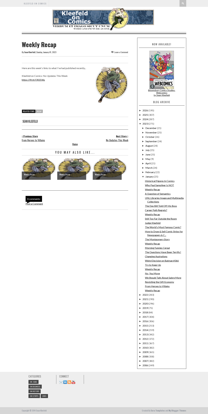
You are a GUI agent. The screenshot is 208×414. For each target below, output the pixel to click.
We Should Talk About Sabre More (163, 277)
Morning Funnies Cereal (157, 247)
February (150, 172)
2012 (145, 338)
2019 (145, 307)
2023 (145, 123)
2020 (145, 303)
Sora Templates (158, 410)
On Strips (34, 396)
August (149, 145)
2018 (145, 312)
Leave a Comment (121, 52)
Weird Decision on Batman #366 (162, 260)
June (148, 154)
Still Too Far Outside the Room (161, 218)
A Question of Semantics (158, 193)
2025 (145, 114)
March (149, 167)
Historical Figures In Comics (160, 180)
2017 (145, 316)
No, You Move (152, 273)
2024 (145, 119)
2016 (145, 321)
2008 (145, 356)
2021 (145, 299)
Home (75, 144)
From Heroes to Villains (157, 286)
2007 (145, 360)
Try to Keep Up (153, 264)
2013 (145, 334)
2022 (145, 294)
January (149, 176)
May (148, 158)
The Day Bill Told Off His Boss (161, 205)
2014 (145, 330)
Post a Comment (34, 203)
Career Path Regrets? (156, 210)
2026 (145, 110)
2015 (145, 325)
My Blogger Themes (177, 410)
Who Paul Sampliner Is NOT (159, 185)
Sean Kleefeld (29, 52)
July (147, 150)
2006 (145, 365)
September (151, 141)
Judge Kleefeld (152, 222)
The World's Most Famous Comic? (163, 227)
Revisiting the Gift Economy (159, 281)
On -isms (33, 382)
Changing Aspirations (156, 256)
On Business (35, 386)
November (151, 132)
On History (34, 391)
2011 (145, 343)
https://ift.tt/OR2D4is (33, 79)
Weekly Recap (152, 189)
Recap (39, 111)
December (151, 128)
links (44, 396)
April (148, 163)
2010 (145, 347)
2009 (145, 352)
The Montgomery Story (157, 239)
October (150, 136)
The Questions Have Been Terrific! (163, 252)
